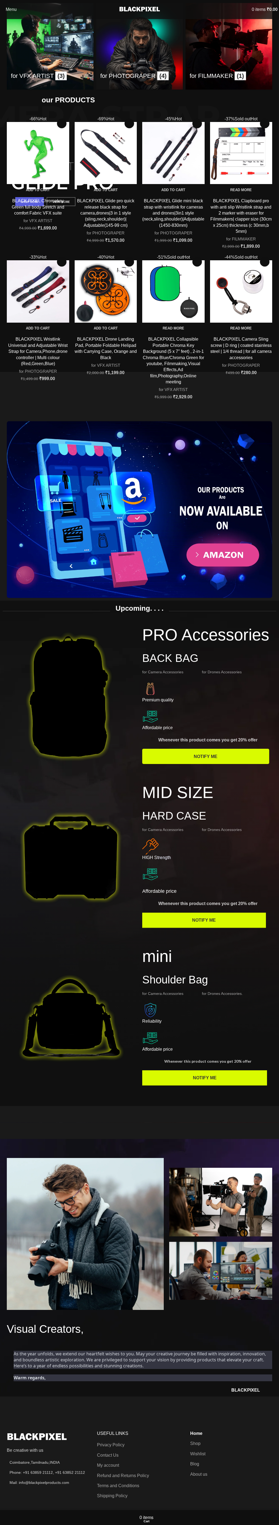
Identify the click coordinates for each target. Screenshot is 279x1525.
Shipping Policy (112, 1495)
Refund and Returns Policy (123, 1475)
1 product (199, 94)
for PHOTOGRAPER (106, 233)
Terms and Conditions (118, 1485)
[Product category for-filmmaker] (229, 46)
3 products (21, 94)
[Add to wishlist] (61, 123)
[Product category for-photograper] (139, 46)
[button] (38, 189)
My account (108, 1465)
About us (198, 1474)
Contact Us (108, 1455)
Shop (195, 1443)
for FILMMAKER (241, 239)
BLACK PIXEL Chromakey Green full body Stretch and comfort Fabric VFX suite (38, 206)
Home (196, 1433)
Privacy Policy (111, 1445)
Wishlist (197, 1453)
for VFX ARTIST (37, 220)
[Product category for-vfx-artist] (50, 46)
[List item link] (46, 1472)
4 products (110, 94)
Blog (194, 1464)
